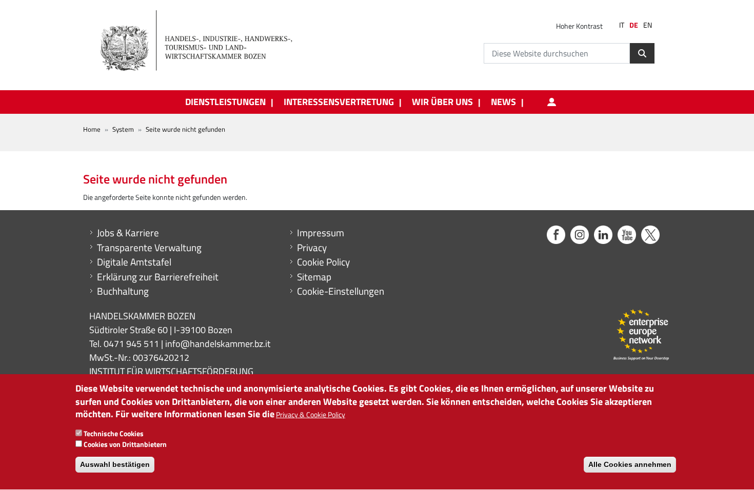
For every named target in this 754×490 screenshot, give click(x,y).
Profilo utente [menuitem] (551, 102)
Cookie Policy (323, 262)
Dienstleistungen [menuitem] (225, 102)
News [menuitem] (503, 102)
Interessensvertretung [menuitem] (339, 102)
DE (633, 25)
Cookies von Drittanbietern (125, 444)
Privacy (312, 247)
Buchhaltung (123, 291)
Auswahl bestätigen (115, 464)
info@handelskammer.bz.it (217, 344)
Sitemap (314, 277)
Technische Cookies (114, 433)
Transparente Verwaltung (149, 247)
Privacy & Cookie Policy (310, 415)
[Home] (202, 41)
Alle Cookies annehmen (629, 464)
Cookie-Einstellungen (340, 291)
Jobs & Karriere (128, 233)
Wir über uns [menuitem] (442, 102)
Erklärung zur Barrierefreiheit (158, 277)
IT (621, 25)
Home (92, 129)
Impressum (320, 233)
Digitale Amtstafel (134, 262)
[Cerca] (642, 53)
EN (647, 25)
